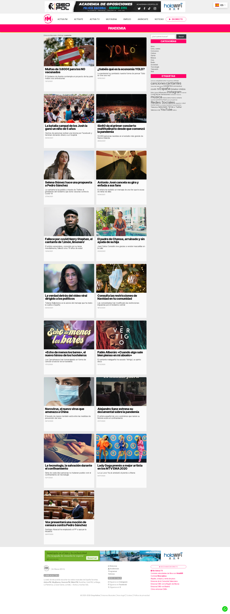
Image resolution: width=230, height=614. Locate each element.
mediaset (173, 94)
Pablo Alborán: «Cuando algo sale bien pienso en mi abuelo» (120, 353)
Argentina (170, 81)
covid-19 (155, 89)
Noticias (159, 19)
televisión (162, 107)
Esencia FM (65, 582)
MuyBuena (56, 582)
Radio (153, 62)
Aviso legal (121, 595)
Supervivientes (176, 105)
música (156, 97)
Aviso (153, 46)
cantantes (173, 83)
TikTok (170, 107)
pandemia (159, 100)
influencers (162, 92)
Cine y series (155, 49)
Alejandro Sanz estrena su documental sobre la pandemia (118, 410)
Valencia (154, 110)
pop (168, 100)
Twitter (178, 107)
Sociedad (154, 65)
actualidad (159, 81)
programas (173, 100)
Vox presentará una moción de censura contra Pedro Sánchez (66, 523)
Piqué (165, 100)
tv (174, 107)
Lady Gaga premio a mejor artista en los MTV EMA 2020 (119, 467)
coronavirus (177, 86)
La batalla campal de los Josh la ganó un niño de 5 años (66, 127)
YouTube (166, 109)
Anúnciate (143, 19)
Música (153, 58)
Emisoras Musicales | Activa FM (48, 19)
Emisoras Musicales (50, 35)
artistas (176, 81)
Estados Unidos (177, 89)
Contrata (159, 576)
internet (184, 92)
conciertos (168, 86)
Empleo (127, 19)
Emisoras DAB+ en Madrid (160, 586)
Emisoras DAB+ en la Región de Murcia (165, 584)
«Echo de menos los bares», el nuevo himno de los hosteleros (65, 353)
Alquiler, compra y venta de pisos (163, 579)
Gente (153, 55)
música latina (166, 98)
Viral (152, 71)
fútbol (152, 92)
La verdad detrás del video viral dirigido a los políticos (66, 297)
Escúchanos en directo (169, 566)
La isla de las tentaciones (160, 94)
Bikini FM (74, 582)
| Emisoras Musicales (103, 595)
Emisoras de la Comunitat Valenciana (164, 581)
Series (157, 105)
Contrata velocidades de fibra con (167, 573)
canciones (158, 83)
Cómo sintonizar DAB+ (159, 589)
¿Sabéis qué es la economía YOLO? (121, 69)
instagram (174, 92)
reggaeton (178, 103)
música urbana (176, 98)
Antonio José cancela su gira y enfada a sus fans (118, 184)
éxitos (175, 110)
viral (158, 110)
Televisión (154, 69)
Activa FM (62, 19)
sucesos (169, 105)
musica (178, 94)
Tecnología (155, 67)
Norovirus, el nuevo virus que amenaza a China (64, 410)
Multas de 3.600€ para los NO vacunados (65, 70)
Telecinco (154, 107)
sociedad (163, 105)
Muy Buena (111, 19)
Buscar (181, 37)
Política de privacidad (142, 595)
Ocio (152, 60)
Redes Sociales (163, 102)
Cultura (153, 53)
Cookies (129, 595)
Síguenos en (118, 582)
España (164, 89)
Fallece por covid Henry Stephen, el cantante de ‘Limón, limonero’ (68, 240)
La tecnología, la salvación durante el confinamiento (68, 467)
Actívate (78, 19)
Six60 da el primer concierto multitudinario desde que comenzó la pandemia (121, 129)
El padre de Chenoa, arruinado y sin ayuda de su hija (121, 240)
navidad (153, 100)
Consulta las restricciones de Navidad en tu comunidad (117, 297)
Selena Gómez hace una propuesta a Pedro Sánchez (68, 184)
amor (165, 81)
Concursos (155, 51)
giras (156, 92)
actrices (153, 81)
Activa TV (95, 19)
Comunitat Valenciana (157, 86)
